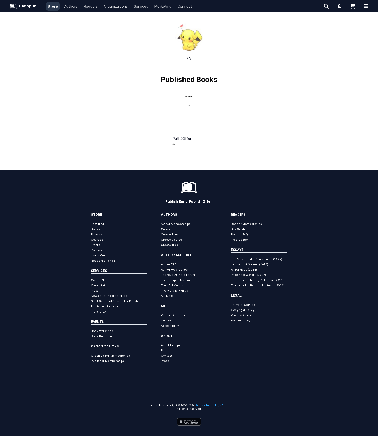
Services (141, 6)
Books (95, 229)
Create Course (171, 239)
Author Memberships (176, 224)
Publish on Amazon (104, 306)
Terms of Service (243, 304)
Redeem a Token (103, 260)
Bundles (96, 234)
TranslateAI (99, 311)
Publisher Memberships (108, 361)
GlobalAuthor (100, 285)
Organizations (116, 6)
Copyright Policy (243, 310)
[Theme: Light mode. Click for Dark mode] (339, 6)
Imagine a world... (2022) (248, 274)
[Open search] (326, 6)
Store (53, 6)
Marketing (163, 6)
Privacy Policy (241, 315)
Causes (166, 320)
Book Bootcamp (102, 336)
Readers (91, 6)
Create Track (170, 245)
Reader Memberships (246, 224)
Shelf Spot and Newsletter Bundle (115, 301)
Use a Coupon (101, 255)
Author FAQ (169, 264)
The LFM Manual (172, 285)
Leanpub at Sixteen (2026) (249, 264)
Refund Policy (240, 320)
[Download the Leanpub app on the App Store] (189, 422)
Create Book (170, 229)
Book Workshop (102, 331)
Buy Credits (239, 229)
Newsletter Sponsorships (109, 295)
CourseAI (97, 280)
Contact (166, 355)
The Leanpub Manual (176, 280)
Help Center (239, 239)
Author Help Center (174, 269)
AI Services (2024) (244, 269)
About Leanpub (172, 345)
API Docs (167, 295)
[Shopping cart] (352, 6)
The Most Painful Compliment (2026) (256, 259)
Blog (164, 350)
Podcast (97, 250)
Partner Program (173, 315)
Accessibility (170, 325)
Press (165, 361)
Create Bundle (171, 234)
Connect (185, 6)
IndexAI (96, 290)
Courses (97, 239)
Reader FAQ (239, 234)
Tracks (96, 245)
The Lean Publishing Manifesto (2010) (257, 285)
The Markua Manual (175, 290)
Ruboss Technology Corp (211, 405)
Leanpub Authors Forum (178, 274)
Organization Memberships (110, 355)
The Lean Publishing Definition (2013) (257, 280)
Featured (97, 224)
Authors (70, 6)
